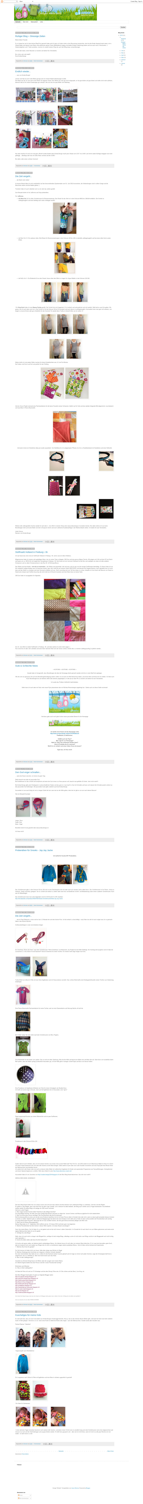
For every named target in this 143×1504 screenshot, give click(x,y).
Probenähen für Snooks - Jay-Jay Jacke (34, 850)
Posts (20, 1495)
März (122, 57)
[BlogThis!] (48, 61)
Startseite (17, 22)
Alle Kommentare (24, 1498)
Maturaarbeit (34, 22)
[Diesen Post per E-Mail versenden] (46, 61)
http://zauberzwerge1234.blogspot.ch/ (48, 1174)
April (122, 55)
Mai (122, 53)
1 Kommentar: (37, 165)
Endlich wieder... (23, 71)
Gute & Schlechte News (26, 666)
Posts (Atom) (25, 1454)
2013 (121, 35)
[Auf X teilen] (50, 61)
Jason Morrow (75, 1488)
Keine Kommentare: (38, 60)
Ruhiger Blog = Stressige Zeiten (30, 36)
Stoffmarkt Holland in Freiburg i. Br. (31, 552)
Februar (123, 59)
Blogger (88, 1488)
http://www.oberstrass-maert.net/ (62, 1171)
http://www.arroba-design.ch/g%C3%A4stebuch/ (64, 733)
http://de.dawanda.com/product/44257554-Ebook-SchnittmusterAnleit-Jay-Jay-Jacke (39, 898)
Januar (123, 63)
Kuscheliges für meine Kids (28, 1315)
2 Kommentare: (37, 1443)
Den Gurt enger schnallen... (28, 772)
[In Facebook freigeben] (52, 61)
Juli (122, 50)
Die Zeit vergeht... (23, 176)
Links (41, 22)
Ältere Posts (110, 1451)
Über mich (25, 22)
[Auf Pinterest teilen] (53, 61)
